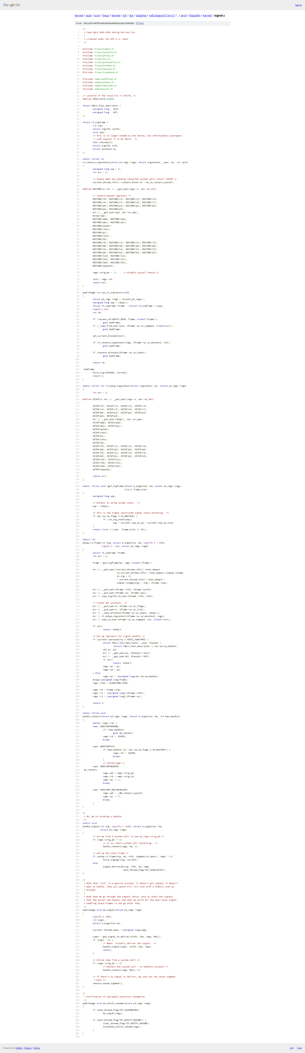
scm (97, 15)
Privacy (27, 1048)
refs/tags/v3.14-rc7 (162, 15)
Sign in (298, 5)
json (299, 1047)
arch (184, 15)
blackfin (195, 15)
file (139, 23)
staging (141, 15)
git (125, 15)
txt (292, 1047)
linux (105, 15)
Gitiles (19, 1048)
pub (89, 15)
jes (131, 15)
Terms (36, 1048)
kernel (79, 15)
